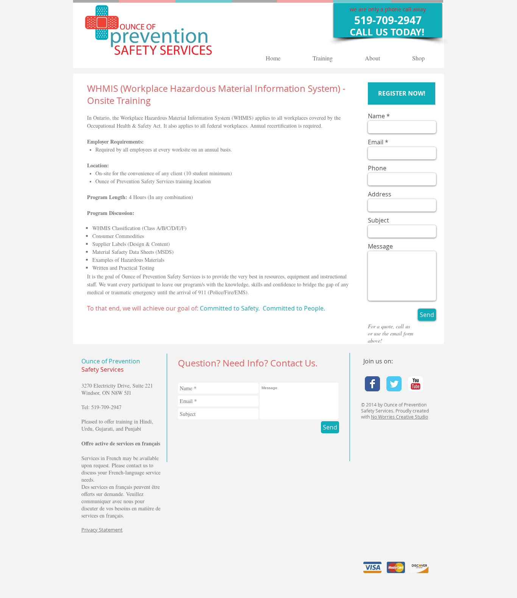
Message (380, 246)
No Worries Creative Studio (399, 417)
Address (379, 194)
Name (376, 116)
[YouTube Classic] (415, 383)
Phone (377, 168)
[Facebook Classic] (372, 383)
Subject (378, 220)
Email (375, 142)
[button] (401, 93)
